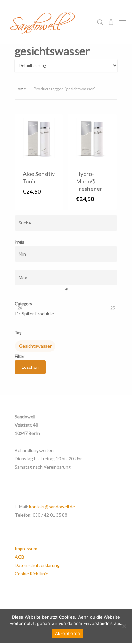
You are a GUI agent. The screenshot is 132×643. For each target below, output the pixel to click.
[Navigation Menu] (122, 22)
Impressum (26, 548)
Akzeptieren (67, 633)
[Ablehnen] (124, 626)
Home (20, 88)
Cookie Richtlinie (31, 573)
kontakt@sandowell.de (52, 506)
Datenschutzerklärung (37, 565)
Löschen (30, 367)
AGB (19, 557)
